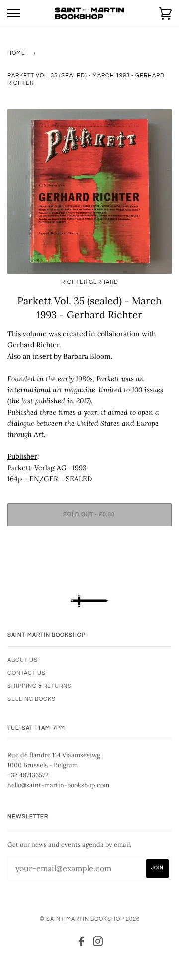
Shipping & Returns (39, 686)
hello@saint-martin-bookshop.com (58, 785)
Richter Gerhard (89, 282)
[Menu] (13, 13)
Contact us (26, 673)
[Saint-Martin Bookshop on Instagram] (98, 943)
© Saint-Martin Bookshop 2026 (90, 919)
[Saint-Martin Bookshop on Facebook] (81, 943)
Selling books (31, 699)
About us (22, 660)
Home (16, 53)
